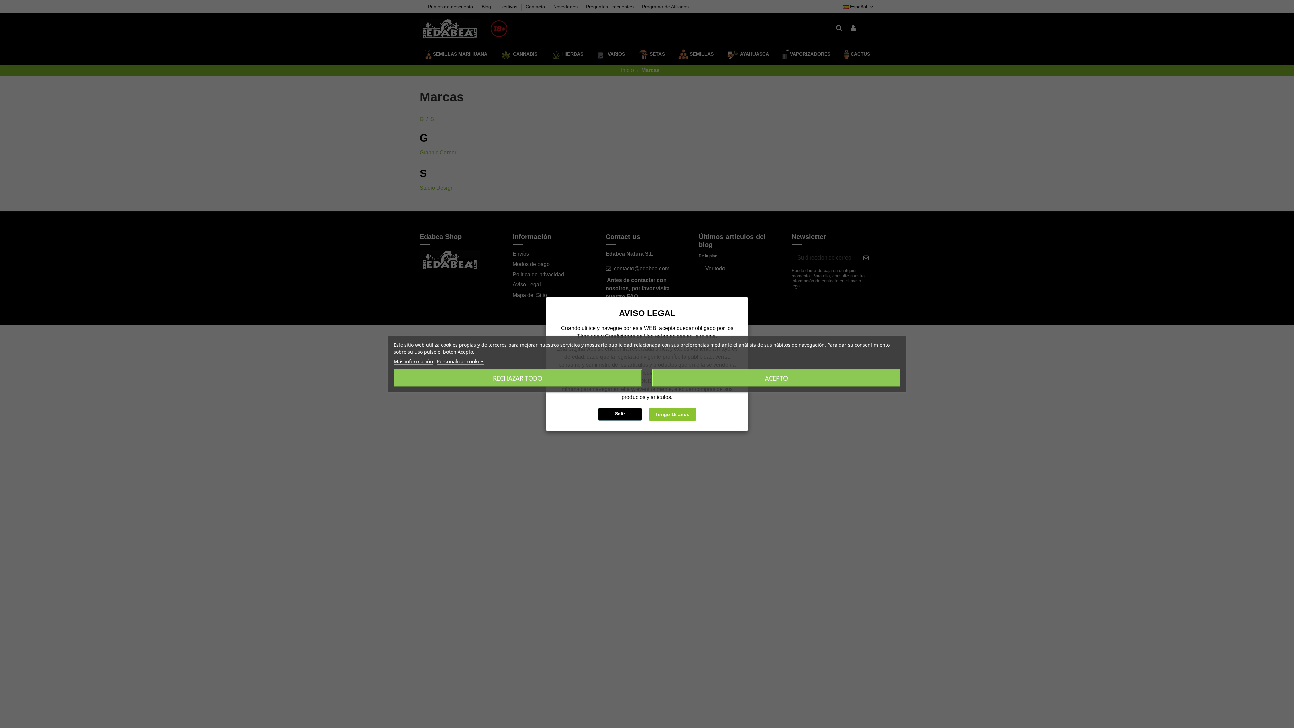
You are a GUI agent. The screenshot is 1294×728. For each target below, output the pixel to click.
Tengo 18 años (672, 414)
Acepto (776, 378)
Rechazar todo (517, 378)
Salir (620, 413)
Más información (413, 361)
